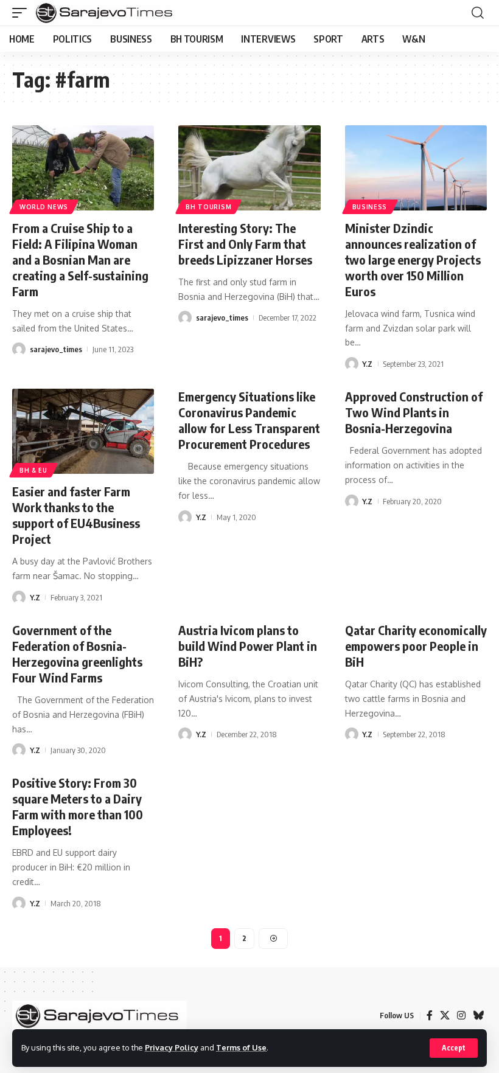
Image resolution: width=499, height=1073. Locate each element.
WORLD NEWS (43, 206)
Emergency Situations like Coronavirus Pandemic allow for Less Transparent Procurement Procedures (249, 420)
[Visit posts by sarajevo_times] (19, 349)
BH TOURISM (208, 206)
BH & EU (33, 470)
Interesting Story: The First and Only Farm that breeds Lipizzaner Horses (245, 243)
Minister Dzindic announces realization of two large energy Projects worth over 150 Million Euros (413, 259)
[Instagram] (461, 1015)
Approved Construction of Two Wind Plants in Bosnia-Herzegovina (414, 412)
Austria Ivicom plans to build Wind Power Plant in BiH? (247, 645)
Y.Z (367, 364)
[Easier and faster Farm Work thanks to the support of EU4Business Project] (83, 431)
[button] (454, 1048)
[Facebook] (430, 1015)
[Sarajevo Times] (106, 13)
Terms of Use (241, 1047)
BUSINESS (370, 206)
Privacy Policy (171, 1047)
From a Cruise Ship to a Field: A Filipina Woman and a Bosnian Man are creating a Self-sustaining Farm (80, 259)
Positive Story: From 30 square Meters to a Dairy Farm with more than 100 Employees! (77, 806)
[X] (445, 1015)
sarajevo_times (56, 349)
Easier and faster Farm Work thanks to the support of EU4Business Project (76, 515)
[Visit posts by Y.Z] (351, 363)
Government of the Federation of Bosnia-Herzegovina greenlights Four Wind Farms (77, 653)
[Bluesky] (478, 1015)
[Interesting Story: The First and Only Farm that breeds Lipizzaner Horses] (249, 167)
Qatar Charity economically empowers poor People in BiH (416, 645)
